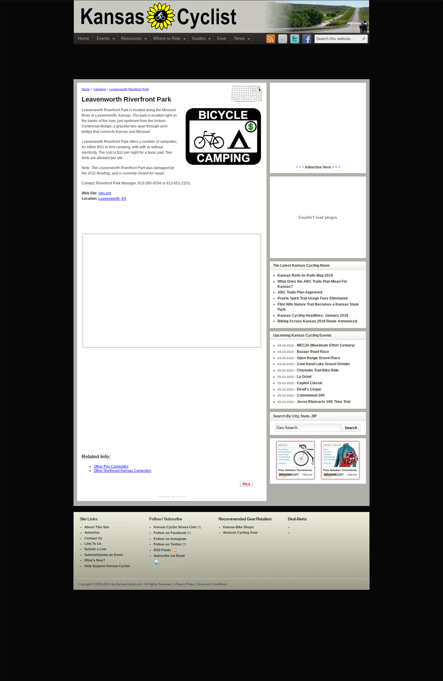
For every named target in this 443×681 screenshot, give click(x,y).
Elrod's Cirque (309, 389)
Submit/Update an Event (103, 555)
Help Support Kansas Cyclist (107, 566)
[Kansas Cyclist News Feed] (174, 550)
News (238, 39)
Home (83, 38)
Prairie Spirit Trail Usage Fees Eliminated (312, 298)
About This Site (96, 527)
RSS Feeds (162, 550)
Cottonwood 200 (311, 395)
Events (101, 39)
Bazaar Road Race (313, 352)
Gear (222, 38)
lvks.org (105, 193)
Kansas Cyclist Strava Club (175, 527)
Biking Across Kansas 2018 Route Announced (317, 321)
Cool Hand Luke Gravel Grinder (323, 364)
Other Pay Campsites (111, 466)
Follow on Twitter (167, 544)
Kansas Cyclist (184, 16)
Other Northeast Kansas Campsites (122, 471)
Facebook (307, 39)
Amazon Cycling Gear (240, 532)
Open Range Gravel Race (318, 358)
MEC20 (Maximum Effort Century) (326, 345)
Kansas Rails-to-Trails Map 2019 (305, 275)
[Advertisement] (221, 61)
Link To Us (92, 543)
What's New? (94, 560)
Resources (130, 39)
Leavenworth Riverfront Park (129, 89)
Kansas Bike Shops (238, 527)
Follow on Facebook (170, 533)
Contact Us (93, 538)
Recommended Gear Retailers (245, 518)
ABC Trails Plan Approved (300, 292)
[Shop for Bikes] (295, 478)
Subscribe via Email (169, 555)
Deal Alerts (297, 518)
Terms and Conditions (212, 584)
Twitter (295, 39)
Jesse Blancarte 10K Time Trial (323, 402)
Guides (197, 39)
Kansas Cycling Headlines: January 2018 (313, 315)
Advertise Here (318, 167)
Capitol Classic (310, 383)
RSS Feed (270, 39)
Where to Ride (165, 39)
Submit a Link (95, 549)
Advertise (91, 532)
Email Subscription (282, 39)
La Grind (304, 377)
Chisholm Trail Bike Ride (318, 370)
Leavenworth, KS (112, 198)
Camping (99, 89)
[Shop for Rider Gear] (340, 478)
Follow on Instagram (170, 539)
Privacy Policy (184, 584)
